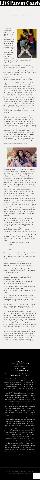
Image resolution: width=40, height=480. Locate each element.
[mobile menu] (2, 3)
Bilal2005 (28, 473)
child (12, 69)
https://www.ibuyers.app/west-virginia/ (15, 143)
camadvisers (26, 208)
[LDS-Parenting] (20, 2)
